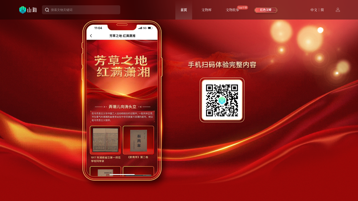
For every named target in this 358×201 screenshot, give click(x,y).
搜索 (113, 10)
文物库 (206, 9)
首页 (183, 9)
